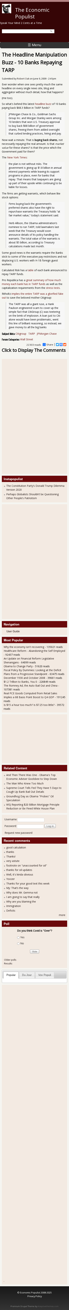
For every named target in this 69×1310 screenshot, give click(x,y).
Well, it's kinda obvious (19, 874)
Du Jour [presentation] (27, 974)
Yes (22, 937)
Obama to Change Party (18, 666)
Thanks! (10, 856)
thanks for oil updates (19, 870)
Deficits (10, 910)
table (30, 270)
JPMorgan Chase (47, 333)
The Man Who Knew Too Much (25, 783)
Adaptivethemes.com (48, 1306)
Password (10, 826)
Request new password (18, 832)
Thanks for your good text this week (27, 883)
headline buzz (43, 104)
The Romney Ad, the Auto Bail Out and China (30, 685)
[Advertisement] (18, 416)
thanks (10, 852)
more (62, 915)
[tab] (11, 975)
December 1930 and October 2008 (24, 678)
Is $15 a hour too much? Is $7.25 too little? (29, 705)
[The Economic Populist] (6, 12)
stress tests (53, 288)
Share (49, 344)
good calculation (16, 847)
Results (8, 963)
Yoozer (10, 879)
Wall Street (26, 339)
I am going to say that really (23, 897)
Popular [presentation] (11, 974)
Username (10, 819)
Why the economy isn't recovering (24, 647)
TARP (31, 333)
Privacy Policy (34, 1296)
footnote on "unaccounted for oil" (26, 865)
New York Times (17, 157)
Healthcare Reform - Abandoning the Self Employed (34, 651)
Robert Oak (23, 78)
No (22, 943)
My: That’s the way (17, 888)
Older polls (10, 959)
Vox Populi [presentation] (44, 974)
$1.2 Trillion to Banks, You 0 (20, 681)
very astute (13, 861)
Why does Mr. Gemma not (22, 892)
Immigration (13, 906)
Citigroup (21, 333)
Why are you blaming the (21, 901)
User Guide (13, 631)
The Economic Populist (32, 13)
